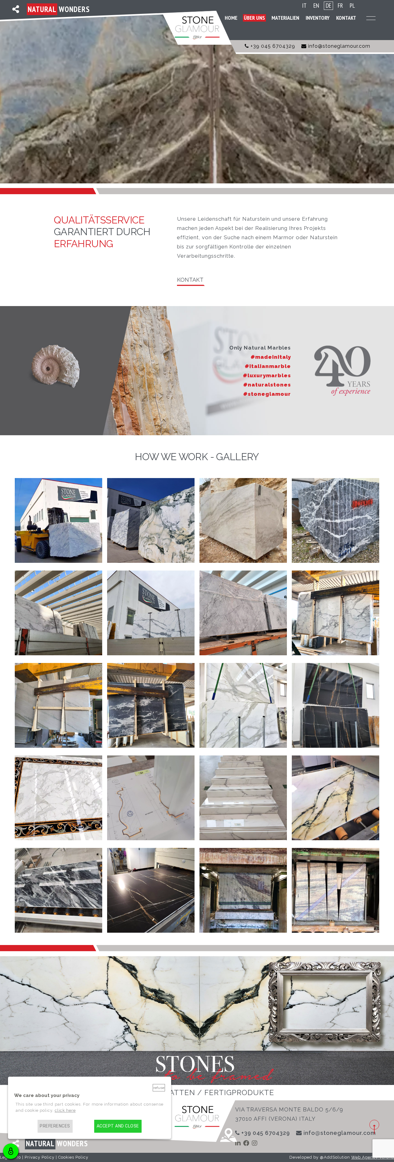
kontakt (190, 279)
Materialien (285, 17)
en (316, 6)
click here (65, 1110)
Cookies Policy (73, 1157)
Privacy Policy (39, 1157)
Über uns (254, 17)
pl (352, 6)
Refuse (158, 1088)
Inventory (318, 17)
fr (340, 6)
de (328, 6)
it (304, 6)
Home (231, 17)
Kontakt (346, 17)
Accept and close (118, 1125)
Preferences (55, 1125)
